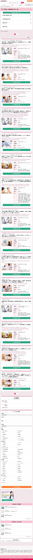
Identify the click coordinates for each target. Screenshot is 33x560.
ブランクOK (3, 70)
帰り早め (20, 283)
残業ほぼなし (3, 46)
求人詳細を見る (16, 61)
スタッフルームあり (20, 69)
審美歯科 (13, 46)
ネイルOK (21, 160)
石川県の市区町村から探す (7, 15)
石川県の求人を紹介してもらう (16, 12)
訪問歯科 (18, 139)
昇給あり (7, 69)
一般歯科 (7, 46)
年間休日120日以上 (23, 70)
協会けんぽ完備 (4, 91)
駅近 (13, 185)
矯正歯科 (16, 46)
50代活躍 (7, 70)
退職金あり (18, 91)
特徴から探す (5, 22)
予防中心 (19, 185)
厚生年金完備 (3, 69)
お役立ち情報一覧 (28, 518)
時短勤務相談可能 (14, 70)
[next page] (18, 34)
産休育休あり (10, 69)
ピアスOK (24, 160)
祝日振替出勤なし (26, 115)
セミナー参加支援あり (25, 69)
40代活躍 (22, 115)
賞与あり (10, 184)
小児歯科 (10, 46)
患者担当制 (27, 70)
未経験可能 (14, 115)
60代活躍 (10, 70)
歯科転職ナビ (2, 6)
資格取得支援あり (15, 69)
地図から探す (5, 26)
